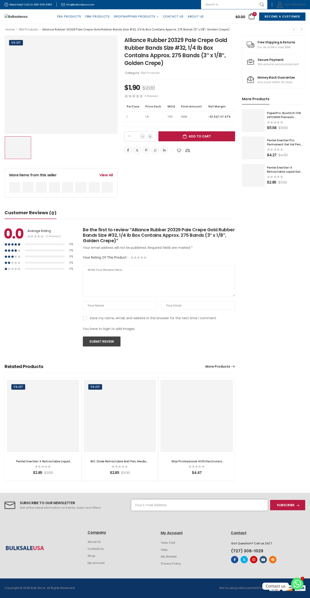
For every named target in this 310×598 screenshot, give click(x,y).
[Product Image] (61, 84)
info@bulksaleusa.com (80, 4)
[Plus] (150, 136)
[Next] (301, 29)
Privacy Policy (171, 563)
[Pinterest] (146, 150)
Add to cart (200, 136)
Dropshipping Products (134, 16)
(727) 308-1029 (247, 551)
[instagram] (253, 559)
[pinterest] (272, 559)
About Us (196, 16)
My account (96, 563)
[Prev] (294, 29)
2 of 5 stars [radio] (135, 257)
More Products (217, 366)
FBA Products (69, 16)
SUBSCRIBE (285, 505)
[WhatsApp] (155, 150)
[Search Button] (262, 4)
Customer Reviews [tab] (31, 212)
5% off (16, 43)
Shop (91, 556)
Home (10, 29)
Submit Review (101, 341)
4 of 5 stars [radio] (141, 257)
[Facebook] (128, 150)
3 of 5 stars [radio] (138, 257)
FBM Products (97, 16)
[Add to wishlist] (179, 151)
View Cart (168, 543)
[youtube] (263, 559)
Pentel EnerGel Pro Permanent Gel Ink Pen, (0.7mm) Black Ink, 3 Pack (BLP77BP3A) (286, 146)
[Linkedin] (164, 150)
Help (164, 550)
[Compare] (188, 150)
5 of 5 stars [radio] (144, 257)
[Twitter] (137, 150)
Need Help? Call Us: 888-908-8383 (31, 4)
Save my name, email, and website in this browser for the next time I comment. (153, 318)
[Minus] (142, 136)
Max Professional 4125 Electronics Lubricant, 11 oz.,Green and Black (197, 463)
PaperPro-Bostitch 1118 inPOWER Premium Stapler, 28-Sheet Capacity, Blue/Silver (284, 119)
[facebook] (234, 559)
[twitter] (244, 559)
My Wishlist (169, 556)
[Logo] (16, 16)
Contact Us (173, 16)
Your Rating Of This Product (105, 257)
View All (106, 175)
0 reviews (151, 96)
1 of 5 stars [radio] (132, 257)
